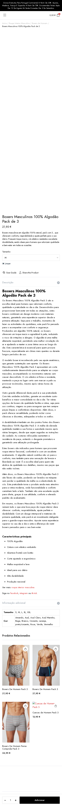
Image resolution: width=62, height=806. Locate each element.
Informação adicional (13, 603)
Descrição (7, 282)
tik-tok (34, 593)
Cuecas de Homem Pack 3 (46, 712)
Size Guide (11, 272)
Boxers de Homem (39, 23)
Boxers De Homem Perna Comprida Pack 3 (14, 747)
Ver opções (25, 648)
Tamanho (6, 251)
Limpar (8, 263)
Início (4, 23)
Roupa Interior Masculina (19, 23)
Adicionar (40, 800)
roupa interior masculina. (23, 587)
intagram (24, 593)
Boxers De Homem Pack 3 (15, 689)
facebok (14, 593)
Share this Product (30, 272)
